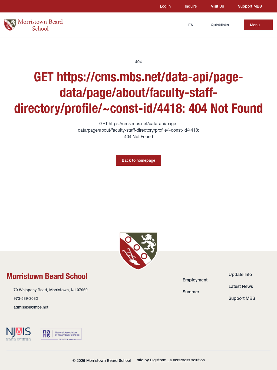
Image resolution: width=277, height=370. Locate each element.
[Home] (33, 25)
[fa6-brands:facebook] (26, 6)
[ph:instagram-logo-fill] (16, 6)
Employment (195, 280)
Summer (191, 291)
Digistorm (158, 360)
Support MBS (242, 298)
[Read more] (16, 6)
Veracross (182, 360)
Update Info (240, 274)
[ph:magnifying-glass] (169, 25)
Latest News (241, 286)
